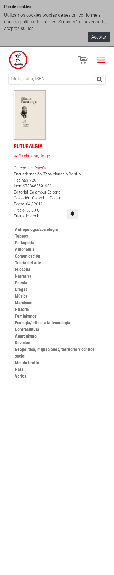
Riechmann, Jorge (34, 156)
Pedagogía (24, 243)
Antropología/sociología (36, 229)
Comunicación (27, 256)
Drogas (21, 289)
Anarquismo (26, 336)
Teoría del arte (28, 263)
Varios (20, 376)
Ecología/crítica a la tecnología (42, 323)
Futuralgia (28, 146)
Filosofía (22, 269)
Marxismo (23, 303)
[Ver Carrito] (83, 59)
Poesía (40, 167)
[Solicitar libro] (72, 214)
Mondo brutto (27, 363)
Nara (19, 369)
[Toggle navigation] (101, 60)
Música (21, 296)
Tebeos (21, 236)
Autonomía (25, 249)
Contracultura (27, 329)
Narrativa (23, 276)
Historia (22, 309)
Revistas (22, 343)
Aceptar (98, 37)
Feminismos (26, 316)
